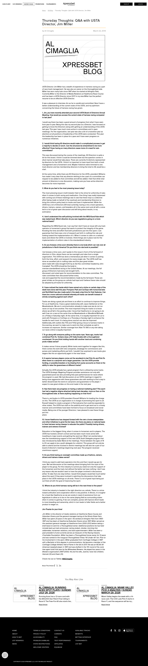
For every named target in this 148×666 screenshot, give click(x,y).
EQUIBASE (58, 647)
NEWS (14, 644)
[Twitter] (57, 565)
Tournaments (51, 4)
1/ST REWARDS (18, 640)
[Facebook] (54, 565)
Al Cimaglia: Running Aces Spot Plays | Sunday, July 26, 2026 (55, 590)
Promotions (39, 4)
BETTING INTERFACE (83, 637)
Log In (140, 4)
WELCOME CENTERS (41, 647)
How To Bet (6, 4)
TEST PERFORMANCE (62, 640)
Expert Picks (28, 4)
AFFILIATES (58, 644)
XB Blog (50, 10)
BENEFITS (79, 634)
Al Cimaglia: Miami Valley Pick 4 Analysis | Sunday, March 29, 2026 (117, 590)
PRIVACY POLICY (39, 634)
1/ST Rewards (17, 4)
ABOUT (14, 634)
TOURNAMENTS (81, 640)
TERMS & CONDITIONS (41, 630)
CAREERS (58, 634)
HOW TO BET (17, 637)
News (44, 10)
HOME (14, 630)
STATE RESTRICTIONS (41, 644)
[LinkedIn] (60, 565)
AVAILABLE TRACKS (82, 630)
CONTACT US (59, 630)
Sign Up (126, 4)
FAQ (55, 637)
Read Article (43, 605)
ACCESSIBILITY (39, 637)
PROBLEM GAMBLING (41, 640)
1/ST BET (78, 644)
